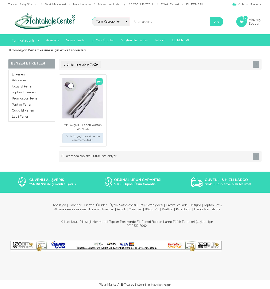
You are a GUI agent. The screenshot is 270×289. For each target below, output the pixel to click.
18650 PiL (152, 209)
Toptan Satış (213, 205)
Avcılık (121, 209)
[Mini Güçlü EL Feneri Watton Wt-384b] (82, 99)
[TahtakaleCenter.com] (43, 30)
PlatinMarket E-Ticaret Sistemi (122, 284)
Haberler (75, 205)
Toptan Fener (21, 104)
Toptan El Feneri (24, 92)
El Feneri (18, 74)
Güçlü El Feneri (23, 110)
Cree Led (135, 209)
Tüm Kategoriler (24, 40)
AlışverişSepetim (255, 22)
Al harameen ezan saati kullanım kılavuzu (84, 209)
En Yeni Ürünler (96, 205)
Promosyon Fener (25, 98)
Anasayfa (60, 205)
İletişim (196, 205)
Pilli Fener (19, 80)
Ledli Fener (20, 116)
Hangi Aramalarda (207, 209)
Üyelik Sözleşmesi (122, 205)
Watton (167, 209)
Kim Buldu (183, 209)
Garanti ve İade (177, 205)
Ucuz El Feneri (22, 86)
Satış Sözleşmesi (151, 205)
